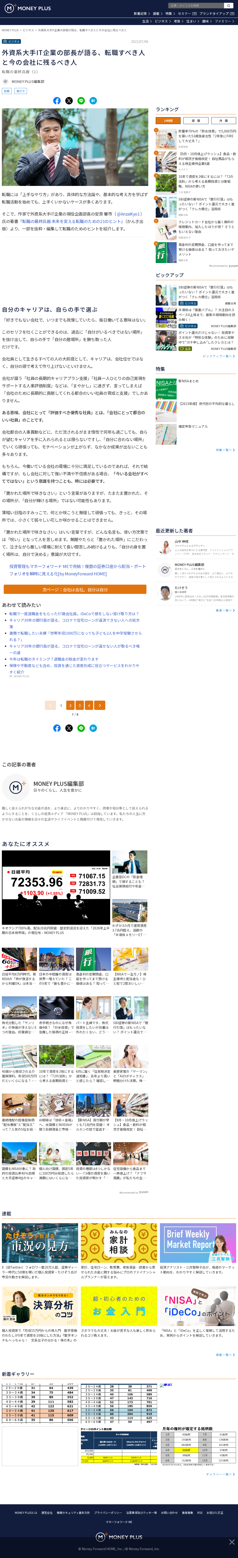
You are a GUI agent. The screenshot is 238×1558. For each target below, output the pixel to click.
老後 (177, 21)
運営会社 (47, 1512)
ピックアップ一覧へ (217, 356)
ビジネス (161, 21)
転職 (7, 91)
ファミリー (223, 21)
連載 (156, 13)
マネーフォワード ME (119, 1522)
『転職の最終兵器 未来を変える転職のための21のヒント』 (71, 221)
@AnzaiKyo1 (128, 214)
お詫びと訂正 (215, 1512)
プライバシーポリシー (108, 1512)
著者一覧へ (224, 610)
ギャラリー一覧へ (219, 1474)
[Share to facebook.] (57, 100)
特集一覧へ (224, 450)
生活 (145, 21)
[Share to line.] (81, 100)
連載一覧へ (224, 1355)
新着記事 (140, 13)
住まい (191, 21)
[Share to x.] (69, 100)
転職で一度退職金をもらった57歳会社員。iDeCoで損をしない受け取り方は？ (74, 613)
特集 (168, 13)
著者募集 (187, 1512)
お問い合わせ (169, 1512)
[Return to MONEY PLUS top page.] (28, 8)
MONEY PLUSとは (26, 1512)
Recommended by (128, 1192)
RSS (199, 1512)
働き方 (21, 91)
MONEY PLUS (10, 30)
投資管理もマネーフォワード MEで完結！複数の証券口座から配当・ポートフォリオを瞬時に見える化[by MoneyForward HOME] (77, 570)
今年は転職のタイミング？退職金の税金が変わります (54, 659)
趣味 (205, 21)
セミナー (187, 13)
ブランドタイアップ (216, 13)
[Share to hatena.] (93, 100)
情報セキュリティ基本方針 (73, 1512)
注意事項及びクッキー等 (141, 1512)
